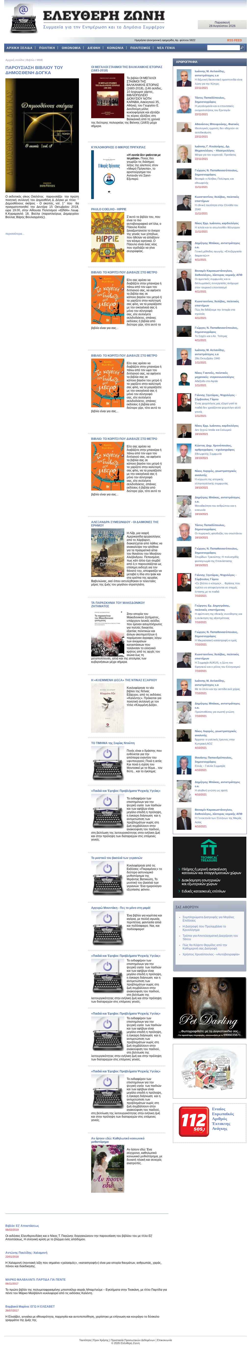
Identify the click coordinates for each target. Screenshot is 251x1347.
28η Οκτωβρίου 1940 (210, 354)
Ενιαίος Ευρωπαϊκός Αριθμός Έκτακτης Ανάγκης (223, 1119)
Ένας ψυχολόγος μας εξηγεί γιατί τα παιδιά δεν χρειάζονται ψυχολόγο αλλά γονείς (217, 403)
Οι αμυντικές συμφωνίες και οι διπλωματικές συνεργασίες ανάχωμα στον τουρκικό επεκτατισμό (218, 279)
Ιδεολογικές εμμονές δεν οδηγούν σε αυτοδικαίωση (217, 128)
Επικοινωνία (164, 1340)
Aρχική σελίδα (14, 60)
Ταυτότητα (85, 1340)
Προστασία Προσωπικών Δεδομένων (133, 1340)
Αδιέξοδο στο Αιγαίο (214, 377)
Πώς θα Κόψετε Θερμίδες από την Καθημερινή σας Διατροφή (205, 946)
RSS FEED (234, 40)
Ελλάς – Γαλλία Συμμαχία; (213, 761)
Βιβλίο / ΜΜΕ (34, 60)
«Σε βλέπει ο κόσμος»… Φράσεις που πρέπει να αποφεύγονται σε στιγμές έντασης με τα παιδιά (217, 583)
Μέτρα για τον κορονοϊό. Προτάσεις (215, 150)
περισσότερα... (14, 233)
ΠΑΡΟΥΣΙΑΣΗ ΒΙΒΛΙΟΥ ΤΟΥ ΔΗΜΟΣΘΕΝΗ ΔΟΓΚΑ (34, 70)
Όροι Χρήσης (101, 1340)
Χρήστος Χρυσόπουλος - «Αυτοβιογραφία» (211, 954)
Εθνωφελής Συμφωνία (215, 449)
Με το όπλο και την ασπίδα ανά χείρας (217, 685)
